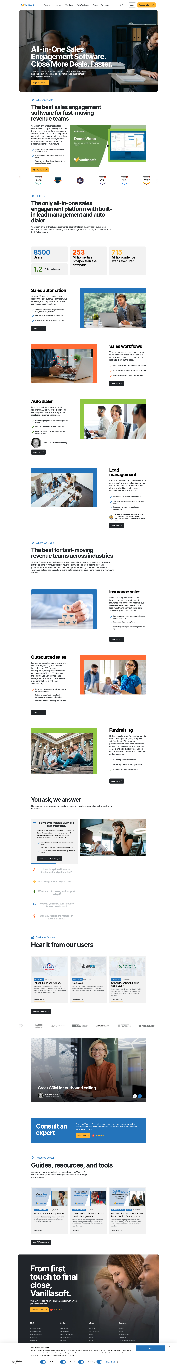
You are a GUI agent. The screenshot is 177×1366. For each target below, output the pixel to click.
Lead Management (36, 1334)
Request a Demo (124, 1334)
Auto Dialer (33, 1337)
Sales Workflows (35, 1331)
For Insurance (64, 1328)
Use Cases (69, 5)
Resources (104, 5)
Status (121, 1331)
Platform (47, 5)
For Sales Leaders (65, 1337)
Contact (91, 1340)
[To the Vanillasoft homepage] (28, 5)
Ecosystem (58, 5)
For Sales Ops (64, 1340)
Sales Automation (35, 1328)
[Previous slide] (135, 1096)
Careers (91, 1337)
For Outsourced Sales (66, 1334)
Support (121, 1328)
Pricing (95, 5)
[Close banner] (169, 1346)
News (91, 1334)
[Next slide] (140, 1096)
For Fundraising (64, 1331)
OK (150, 1348)
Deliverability (34, 1340)
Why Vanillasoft (82, 5)
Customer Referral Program (127, 1340)
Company (92, 1328)
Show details (110, 1362)
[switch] (63, 1362)
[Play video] (108, 146)
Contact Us (122, 1337)
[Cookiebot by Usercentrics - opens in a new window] (17, 1362)
